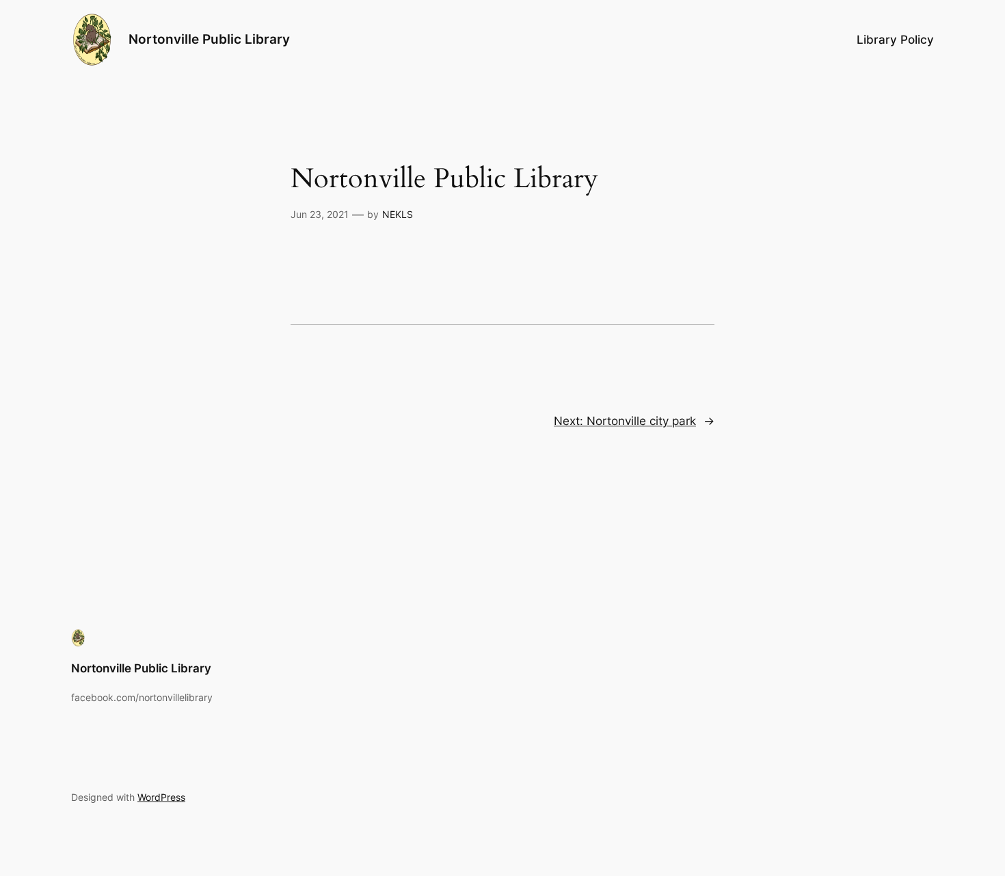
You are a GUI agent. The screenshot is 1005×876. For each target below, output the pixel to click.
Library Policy (895, 39)
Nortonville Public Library (209, 39)
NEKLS (397, 214)
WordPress (161, 797)
